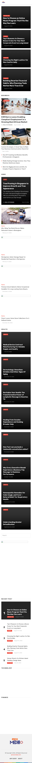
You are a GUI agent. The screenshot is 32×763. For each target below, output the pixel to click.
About (20, 758)
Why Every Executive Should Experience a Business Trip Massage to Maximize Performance (14, 471)
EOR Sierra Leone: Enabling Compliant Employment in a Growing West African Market (14, 119)
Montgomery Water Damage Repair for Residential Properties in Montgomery (13, 258)
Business (6, 100)
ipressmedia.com (16, 755)
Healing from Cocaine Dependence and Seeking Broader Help (13, 422)
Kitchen (10, 662)
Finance (6, 78)
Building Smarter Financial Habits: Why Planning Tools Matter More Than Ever (15, 83)
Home (5, 179)
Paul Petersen (7, 124)
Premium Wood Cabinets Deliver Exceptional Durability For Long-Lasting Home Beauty (15, 288)
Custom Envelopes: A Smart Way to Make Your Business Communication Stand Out (14, 148)
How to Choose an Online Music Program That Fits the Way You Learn (15, 20)
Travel (6, 36)
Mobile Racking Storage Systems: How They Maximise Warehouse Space (16, 162)
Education (6, 15)
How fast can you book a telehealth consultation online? (15, 448)
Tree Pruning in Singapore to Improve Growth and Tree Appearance (15, 186)
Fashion (6, 57)
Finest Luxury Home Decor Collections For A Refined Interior (15, 319)
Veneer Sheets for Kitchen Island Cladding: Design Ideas (17, 659)
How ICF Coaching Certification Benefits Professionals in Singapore (15, 156)
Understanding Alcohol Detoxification (12, 523)
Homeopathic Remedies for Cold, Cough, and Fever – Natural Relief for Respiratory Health (15, 496)
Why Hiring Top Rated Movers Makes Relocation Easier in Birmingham (12, 229)
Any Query (13, 758)
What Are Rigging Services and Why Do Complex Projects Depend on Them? (15, 168)
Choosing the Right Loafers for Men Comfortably (15, 61)
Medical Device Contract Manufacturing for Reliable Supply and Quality (14, 347)
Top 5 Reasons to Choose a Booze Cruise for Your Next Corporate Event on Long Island (15, 41)
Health (6, 334)
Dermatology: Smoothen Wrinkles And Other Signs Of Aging (14, 372)
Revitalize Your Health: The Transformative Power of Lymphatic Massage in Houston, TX (15, 396)
